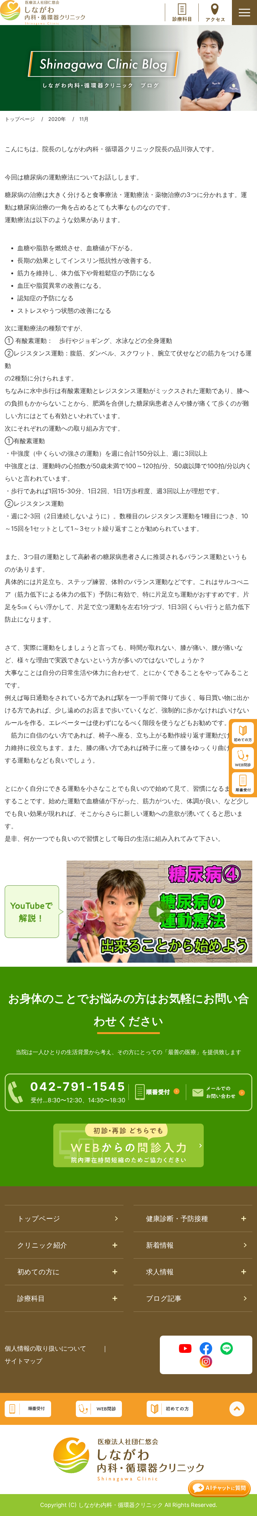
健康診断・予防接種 (177, 1218)
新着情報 (160, 1245)
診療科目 (31, 1298)
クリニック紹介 (42, 1245)
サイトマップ (23, 1361)
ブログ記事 (163, 1298)
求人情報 (160, 1272)
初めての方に (38, 1272)
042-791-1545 (78, 1091)
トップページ (38, 1218)
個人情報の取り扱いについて (45, 1348)
